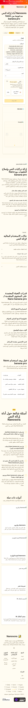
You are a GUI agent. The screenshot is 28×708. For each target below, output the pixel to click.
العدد (22, 73)
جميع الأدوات (14, 658)
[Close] (26, 2)
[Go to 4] (13, 145)
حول (22, 675)
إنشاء (22, 656)
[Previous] (6, 134)
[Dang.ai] (20, 700)
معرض (14, 668)
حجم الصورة (21, 67)
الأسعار (22, 659)
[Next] (21, 134)
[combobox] (14, 63)
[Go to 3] (14, 145)
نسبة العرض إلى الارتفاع (18, 61)
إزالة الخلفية (14, 661)
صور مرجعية (19, 82)
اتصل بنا (22, 678)
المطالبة (22, 43)
